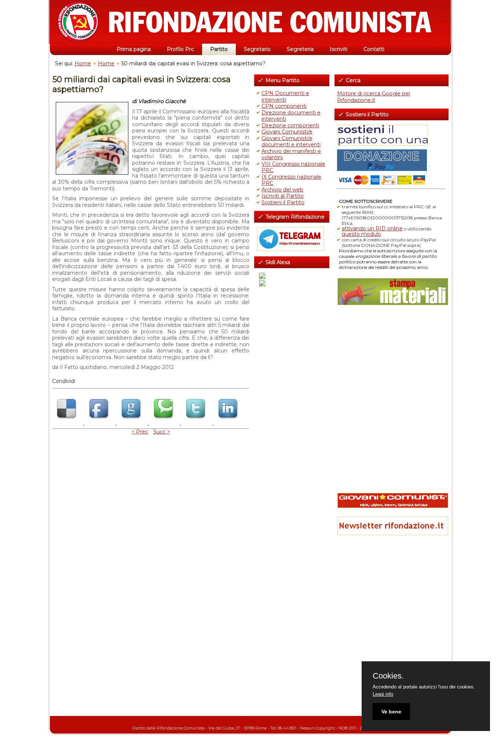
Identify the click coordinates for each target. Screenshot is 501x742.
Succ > (161, 431)
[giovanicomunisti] (391, 500)
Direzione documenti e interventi (291, 116)
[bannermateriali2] (391, 291)
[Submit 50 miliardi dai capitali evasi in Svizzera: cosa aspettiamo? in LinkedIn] (228, 423)
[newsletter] (391, 525)
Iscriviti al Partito (283, 196)
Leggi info (383, 694)
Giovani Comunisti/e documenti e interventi (291, 141)
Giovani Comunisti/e (287, 131)
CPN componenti (284, 106)
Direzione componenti (290, 125)
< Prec (140, 431)
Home (82, 63)
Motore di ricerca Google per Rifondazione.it (373, 96)
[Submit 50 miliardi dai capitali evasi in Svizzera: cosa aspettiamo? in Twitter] (197, 423)
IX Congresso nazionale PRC (291, 180)
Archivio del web (282, 189)
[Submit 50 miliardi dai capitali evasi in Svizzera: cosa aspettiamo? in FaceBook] (100, 423)
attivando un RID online (372, 228)
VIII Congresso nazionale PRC (293, 167)
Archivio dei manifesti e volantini (291, 154)
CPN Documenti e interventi (285, 96)
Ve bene (391, 711)
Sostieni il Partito (283, 202)
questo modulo (361, 234)
